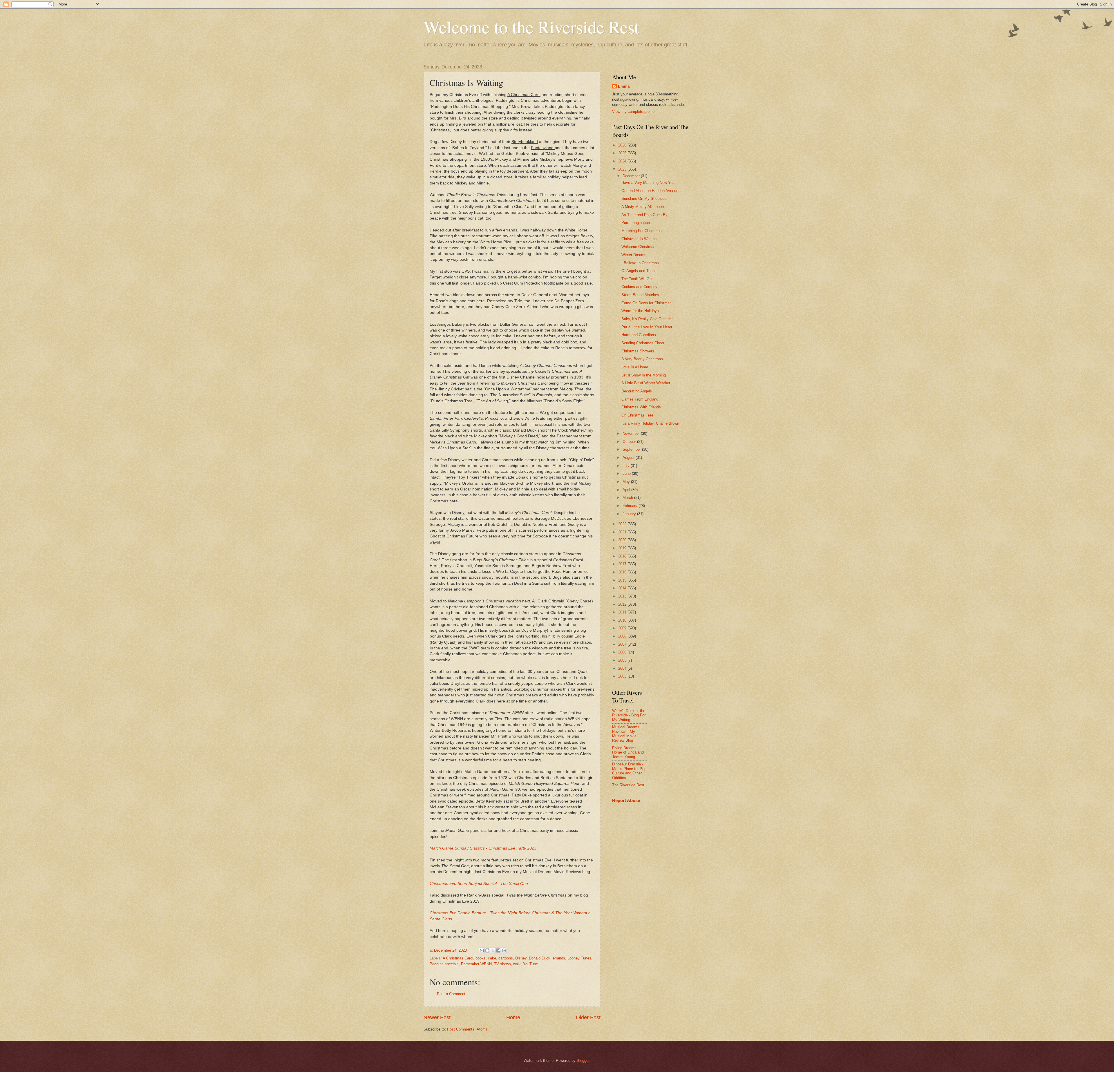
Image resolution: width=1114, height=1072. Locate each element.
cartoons (505, 958)
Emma (624, 86)
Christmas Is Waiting (639, 239)
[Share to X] (493, 950)
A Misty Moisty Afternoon (642, 206)
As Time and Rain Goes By (644, 215)
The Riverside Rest (628, 785)
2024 (622, 161)
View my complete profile (633, 111)
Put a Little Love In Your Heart (646, 327)
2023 (622, 169)
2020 (622, 540)
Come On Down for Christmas (646, 303)
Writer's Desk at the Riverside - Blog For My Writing (628, 715)
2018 (622, 556)
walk (517, 964)
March (628, 497)
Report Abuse (626, 800)
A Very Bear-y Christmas (642, 359)
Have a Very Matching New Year (648, 182)
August (629, 457)
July (627, 465)
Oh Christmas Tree (637, 415)
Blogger (583, 1060)
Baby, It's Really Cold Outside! (647, 319)
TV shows (502, 964)
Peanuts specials (444, 964)
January (630, 514)
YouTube (530, 964)
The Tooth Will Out (637, 279)
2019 (622, 548)
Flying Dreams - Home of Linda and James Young (628, 752)
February (631, 506)
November (632, 433)
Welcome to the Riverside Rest (531, 26)
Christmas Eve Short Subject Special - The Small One (479, 883)
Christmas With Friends (641, 407)
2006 (622, 652)
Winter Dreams (633, 255)
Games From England (639, 399)
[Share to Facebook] (498, 950)
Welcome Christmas (638, 247)
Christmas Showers (637, 351)
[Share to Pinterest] (504, 950)
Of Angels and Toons (639, 271)
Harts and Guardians (638, 335)
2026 (622, 145)
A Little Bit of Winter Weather (645, 383)
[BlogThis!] (487, 950)
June (627, 473)
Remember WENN (476, 964)
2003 (622, 676)
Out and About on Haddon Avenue (649, 191)
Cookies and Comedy (639, 287)
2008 (622, 636)
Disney (521, 958)
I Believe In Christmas (640, 263)
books (480, 958)
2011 (622, 612)
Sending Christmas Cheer (642, 343)
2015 (622, 580)
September (632, 449)
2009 (622, 628)
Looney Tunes (579, 958)
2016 (622, 572)
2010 (622, 620)
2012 (622, 604)
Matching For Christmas (641, 231)
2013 (622, 596)
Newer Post (437, 1017)
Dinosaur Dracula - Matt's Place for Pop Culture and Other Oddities (629, 771)
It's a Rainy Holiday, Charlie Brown (650, 423)
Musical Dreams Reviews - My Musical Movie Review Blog (625, 734)
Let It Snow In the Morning (643, 375)
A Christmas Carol (458, 958)
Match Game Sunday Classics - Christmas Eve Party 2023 (483, 848)
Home (513, 1017)
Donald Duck (539, 958)
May (627, 481)
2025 (622, 153)
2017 (622, 564)
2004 (622, 668)
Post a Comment (451, 994)
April (627, 490)
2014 (622, 588)
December (632, 176)
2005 (622, 660)
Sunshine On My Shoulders (644, 198)
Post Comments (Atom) (467, 1029)
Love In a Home (634, 367)
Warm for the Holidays (640, 311)
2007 (622, 644)
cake (492, 958)
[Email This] (482, 950)
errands (559, 958)
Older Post (588, 1017)
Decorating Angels (636, 391)
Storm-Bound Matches (640, 295)
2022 (622, 524)
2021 (622, 532)
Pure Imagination (635, 222)
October (630, 441)
